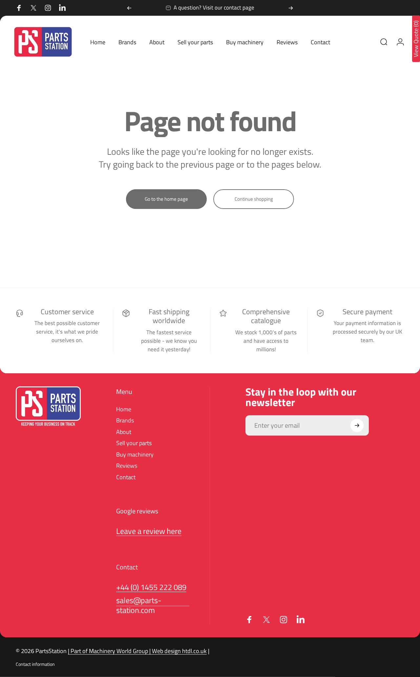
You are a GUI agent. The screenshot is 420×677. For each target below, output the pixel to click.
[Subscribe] (357, 425)
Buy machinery (135, 455)
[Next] (291, 8)
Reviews (126, 466)
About (123, 432)
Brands (125, 420)
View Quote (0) (416, 38)
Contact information (35, 664)
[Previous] (129, 8)
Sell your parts (134, 443)
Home (123, 409)
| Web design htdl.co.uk (177, 650)
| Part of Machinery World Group (108, 650)
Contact (126, 477)
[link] (151, 587)
